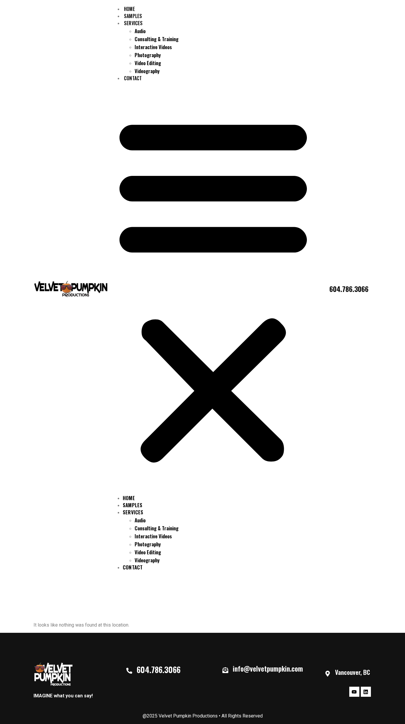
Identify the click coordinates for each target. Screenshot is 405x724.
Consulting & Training (156, 39)
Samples (132, 505)
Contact (133, 78)
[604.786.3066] (129, 671)
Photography (148, 55)
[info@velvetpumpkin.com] (225, 670)
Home (129, 498)
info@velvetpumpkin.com (268, 669)
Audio (140, 31)
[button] (213, 288)
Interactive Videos (153, 47)
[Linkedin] (366, 692)
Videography (147, 71)
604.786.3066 (349, 288)
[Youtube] (354, 692)
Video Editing (148, 63)
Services (133, 23)
